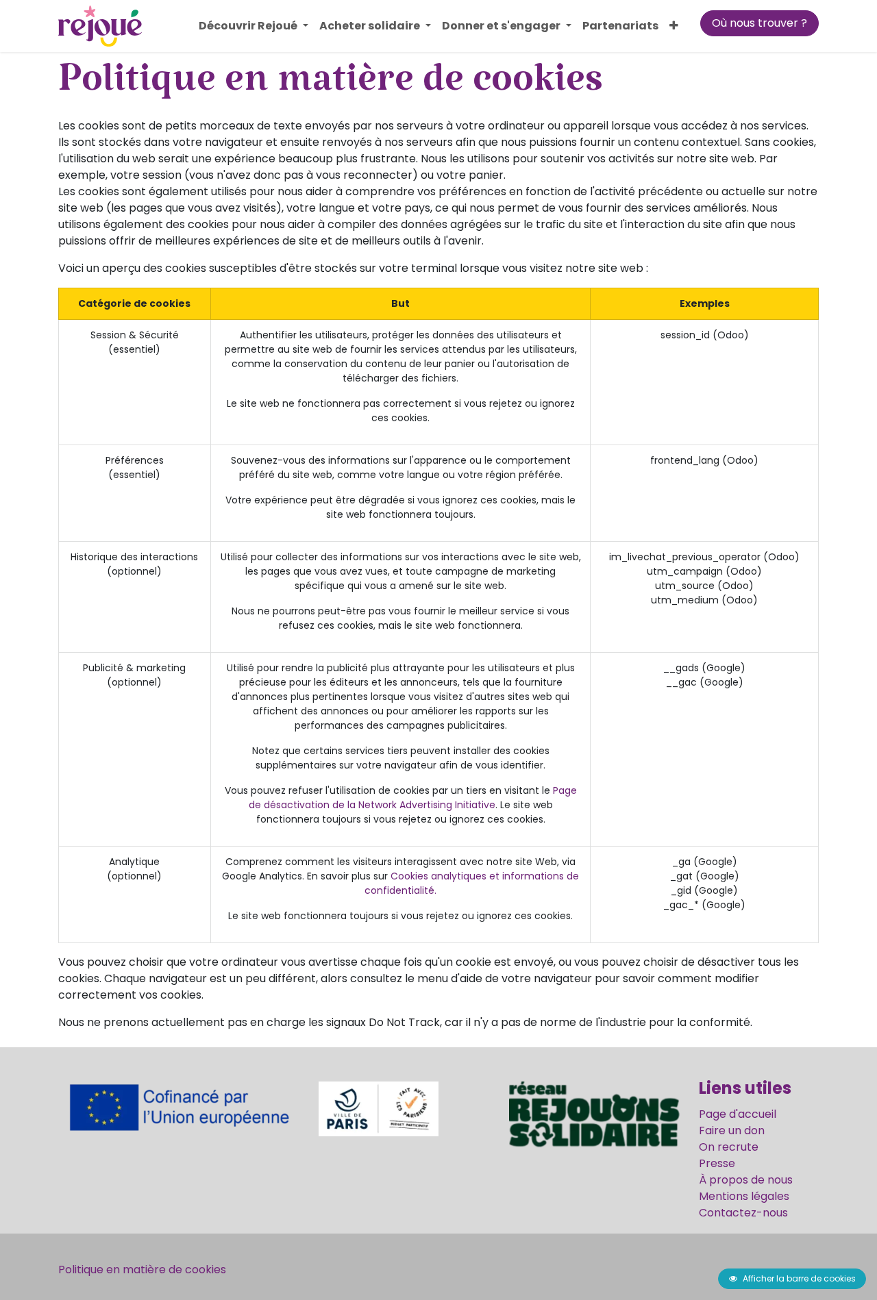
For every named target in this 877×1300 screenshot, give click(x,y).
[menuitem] (253, 26)
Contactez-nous (743, 1213)
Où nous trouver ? (759, 23)
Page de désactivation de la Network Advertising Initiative (413, 798)
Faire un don (732, 1130)
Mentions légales (744, 1196)
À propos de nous (746, 1180)
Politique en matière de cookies (142, 1269)
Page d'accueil (737, 1114)
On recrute (728, 1147)
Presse (717, 1163)
